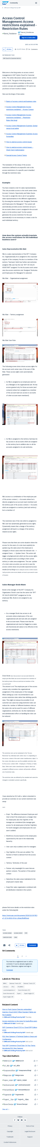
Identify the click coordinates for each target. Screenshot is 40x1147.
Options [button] (21, 41)
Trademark (10, 1137)
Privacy (10, 1126)
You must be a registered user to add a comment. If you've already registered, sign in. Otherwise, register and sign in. (19, 964)
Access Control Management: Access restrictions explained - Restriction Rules (19, 23)
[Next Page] (26, 956)
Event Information (23, 990)
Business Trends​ (28, 983)
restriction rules (7, 937)
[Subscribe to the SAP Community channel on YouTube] (22, 1120)
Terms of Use (30, 1126)
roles (15, 937)
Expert (18, 993)
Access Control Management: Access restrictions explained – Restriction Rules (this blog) (18, 117)
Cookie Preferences (10, 1142)
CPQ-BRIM (20, 987)
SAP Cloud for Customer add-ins (12, 58)
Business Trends (14, 983)
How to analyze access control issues (19, 142)
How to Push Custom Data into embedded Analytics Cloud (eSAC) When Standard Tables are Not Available (19, 1012)
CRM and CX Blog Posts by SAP (12, 7)
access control (18, 933)
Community (14, 3)
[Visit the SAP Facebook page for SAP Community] (15, 1120)
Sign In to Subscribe (28, 37)
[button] (3, 49)
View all (5, 1109)
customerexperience (8, 990)
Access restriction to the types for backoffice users (19, 1021)
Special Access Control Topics (16, 155)
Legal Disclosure (30, 1131)
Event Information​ (8, 993)
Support (30, 1137)
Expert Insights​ (7, 997)
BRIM (4, 983)
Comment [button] (32, 945)
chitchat (5, 987)
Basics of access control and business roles (21, 101)
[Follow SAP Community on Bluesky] (18, 1120)
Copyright (10, 1131)
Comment (9, 970)
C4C (26, 933)
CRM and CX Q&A (10, 1023)
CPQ (12, 987)
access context (7, 933)
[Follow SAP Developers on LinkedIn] (25, 1120)
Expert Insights (28, 993)
